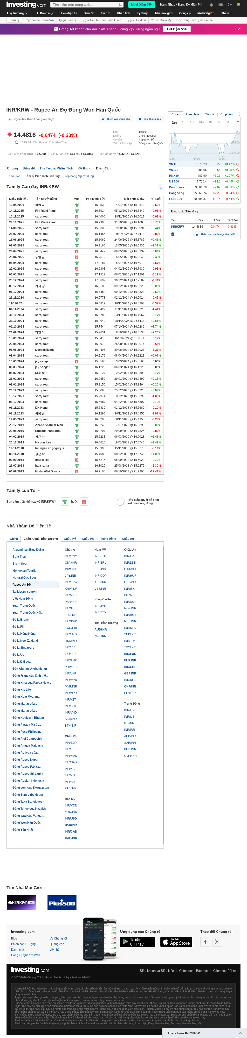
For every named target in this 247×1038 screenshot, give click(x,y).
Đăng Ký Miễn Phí (190, 4)
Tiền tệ (14, 20)
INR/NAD (71, 762)
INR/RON (130, 680)
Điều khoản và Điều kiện (157, 971)
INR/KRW (71, 582)
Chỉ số (176, 114)
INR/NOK (130, 601)
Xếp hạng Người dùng (79, 176)
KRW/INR (71, 588)
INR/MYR (71, 680)
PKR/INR (71, 601)
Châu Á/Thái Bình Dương (41, 538)
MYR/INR (71, 686)
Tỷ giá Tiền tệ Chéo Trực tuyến (101, 20)
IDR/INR (70, 654)
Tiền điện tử (69, 13)
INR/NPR (71, 693)
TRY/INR (130, 647)
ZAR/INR (70, 788)
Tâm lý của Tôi (22, 490)
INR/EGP (71, 742)
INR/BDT (70, 706)
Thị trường (15, 13)
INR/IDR (70, 647)
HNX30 (174, 175)
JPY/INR (70, 575)
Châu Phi (88, 538)
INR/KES (70, 749)
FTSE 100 (175, 199)
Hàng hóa (192, 114)
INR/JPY (70, 569)
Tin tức (105, 13)
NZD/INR (100, 636)
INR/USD (71, 818)
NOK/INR (130, 608)
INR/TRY (130, 641)
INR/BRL (100, 562)
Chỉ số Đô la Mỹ (161, 20)
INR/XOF (70, 775)
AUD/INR (101, 629)
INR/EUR (130, 654)
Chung (12, 168)
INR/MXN (71, 805)
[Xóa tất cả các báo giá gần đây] (172, 233)
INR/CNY (71, 556)
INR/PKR (71, 595)
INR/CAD (71, 831)
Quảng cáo (57, 944)
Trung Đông (108, 538)
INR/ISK (129, 588)
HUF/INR (130, 582)
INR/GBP (130, 667)
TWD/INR (71, 628)
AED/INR (130, 736)
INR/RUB (130, 615)
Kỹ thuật (142, 13)
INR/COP (101, 575)
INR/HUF (130, 575)
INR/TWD (71, 621)
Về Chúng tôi (58, 938)
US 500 (174, 181)
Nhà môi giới (163, 13)
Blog (14, 938)
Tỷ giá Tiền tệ (67, 20)
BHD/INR (130, 749)
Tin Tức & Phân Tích (56, 168)
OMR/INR (130, 755)
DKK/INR (130, 569)
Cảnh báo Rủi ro (224, 971)
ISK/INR (129, 595)
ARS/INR (100, 582)
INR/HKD (71, 634)
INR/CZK (130, 556)
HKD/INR (71, 641)
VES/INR (100, 588)
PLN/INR (130, 693)
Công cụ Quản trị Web (25, 955)
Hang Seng (176, 193)
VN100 (173, 170)
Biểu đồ (89, 13)
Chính (14, 538)
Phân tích (123, 13)
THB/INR (70, 615)
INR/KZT (70, 699)
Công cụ (185, 13)
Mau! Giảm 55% (142, 4)
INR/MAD (71, 755)
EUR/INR (130, 660)
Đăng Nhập (167, 4)
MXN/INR (71, 812)
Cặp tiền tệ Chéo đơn (40, 20)
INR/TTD (100, 612)
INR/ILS (129, 716)
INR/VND (71, 712)
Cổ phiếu (226, 114)
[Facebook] (205, 942)
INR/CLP (100, 556)
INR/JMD (100, 606)
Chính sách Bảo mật (193, 971)
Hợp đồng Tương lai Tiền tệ (194, 20)
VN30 (173, 164)
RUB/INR (130, 621)
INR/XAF (70, 769)
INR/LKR (70, 673)
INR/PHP (71, 660)
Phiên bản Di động (23, 944)
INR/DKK (130, 562)
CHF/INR (130, 686)
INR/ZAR (70, 782)
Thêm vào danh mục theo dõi (218, 234)
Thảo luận (14, 176)
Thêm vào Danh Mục (118, 119)
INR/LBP (130, 710)
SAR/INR (130, 742)
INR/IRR (129, 729)
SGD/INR (71, 719)
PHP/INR (71, 667)
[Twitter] (217, 942)
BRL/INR (100, 569)
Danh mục (46, 13)
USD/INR (71, 825)
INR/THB (70, 608)
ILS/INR (129, 723)
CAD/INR (71, 838)
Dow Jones (176, 187)
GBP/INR (130, 673)
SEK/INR (130, 634)
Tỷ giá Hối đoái (136, 20)
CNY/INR (71, 562)
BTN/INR (70, 725)
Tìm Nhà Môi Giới (24, 887)
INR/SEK (130, 628)
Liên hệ (55, 949)
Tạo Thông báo (152, 119)
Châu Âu (128, 538)
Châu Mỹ (70, 538)
